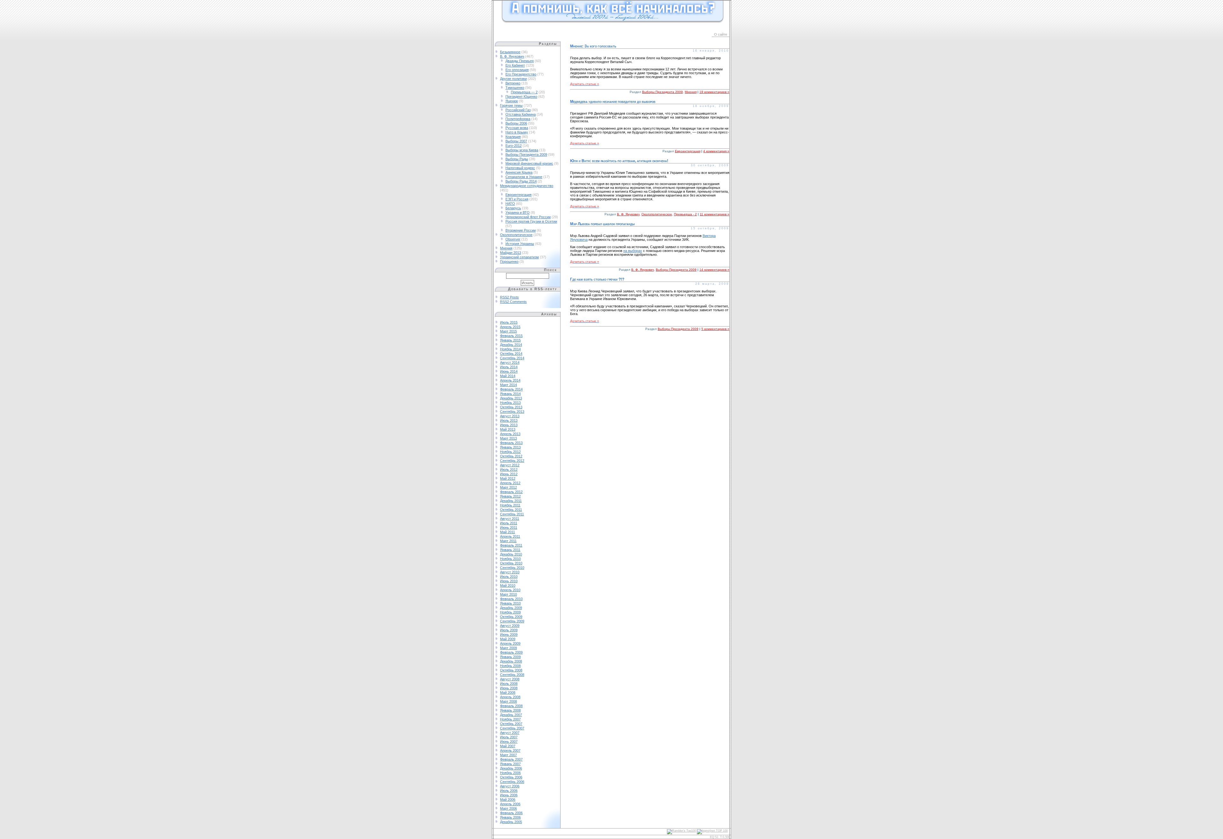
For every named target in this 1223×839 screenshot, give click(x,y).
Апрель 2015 (510, 327)
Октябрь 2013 (511, 407)
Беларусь (513, 208)
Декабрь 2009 (511, 608)
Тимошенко (514, 88)
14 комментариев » (714, 269)
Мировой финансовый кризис (529, 163)
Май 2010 (507, 585)
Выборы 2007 (516, 141)
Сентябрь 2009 (512, 621)
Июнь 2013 (509, 425)
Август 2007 (509, 733)
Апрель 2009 (510, 643)
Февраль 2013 (511, 443)
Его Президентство (520, 74)
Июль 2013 (509, 420)
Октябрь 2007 (511, 724)
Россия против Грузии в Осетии (531, 221)
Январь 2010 (510, 603)
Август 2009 (509, 625)
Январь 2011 (510, 550)
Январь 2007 (510, 764)
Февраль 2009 (511, 652)
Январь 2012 (510, 496)
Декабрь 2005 (511, 822)
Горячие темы (511, 105)
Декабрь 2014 (511, 345)
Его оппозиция (517, 70)
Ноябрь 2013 (510, 403)
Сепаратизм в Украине (523, 177)
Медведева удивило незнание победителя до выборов (612, 101)
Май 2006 (507, 799)
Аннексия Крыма (519, 172)
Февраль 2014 (511, 389)
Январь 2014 (510, 394)
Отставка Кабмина (520, 114)
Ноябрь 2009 (510, 612)
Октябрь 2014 (511, 353)
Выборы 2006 (516, 123)
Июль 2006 (509, 790)
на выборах (632, 251)
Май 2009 (507, 639)
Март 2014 (508, 385)
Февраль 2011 (511, 545)
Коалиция (513, 137)
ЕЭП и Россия (516, 199)
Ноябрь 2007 (510, 719)
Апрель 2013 (510, 434)
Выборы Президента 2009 (526, 154)
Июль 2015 (509, 322)
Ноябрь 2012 (510, 452)
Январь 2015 (510, 340)
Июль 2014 (509, 367)
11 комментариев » (714, 214)
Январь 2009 (510, 657)
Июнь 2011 (508, 527)
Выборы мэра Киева (521, 150)
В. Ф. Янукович (512, 56)
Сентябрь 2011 (512, 514)
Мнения (506, 248)
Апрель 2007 (510, 750)
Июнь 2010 (509, 581)
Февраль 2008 (511, 706)
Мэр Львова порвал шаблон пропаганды (602, 224)
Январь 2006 (510, 817)
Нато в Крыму (516, 132)
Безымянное (510, 52)
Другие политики (513, 79)
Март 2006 (508, 808)
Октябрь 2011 (511, 510)
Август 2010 (509, 572)
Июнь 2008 (509, 688)
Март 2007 (508, 755)
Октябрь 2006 (511, 777)
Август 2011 (509, 518)
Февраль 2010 (511, 599)
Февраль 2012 (511, 492)
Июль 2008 (509, 683)
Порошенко (509, 261)
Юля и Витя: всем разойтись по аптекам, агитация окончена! (619, 161)
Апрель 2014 (510, 380)
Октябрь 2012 (511, 456)
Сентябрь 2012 (512, 461)
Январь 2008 (510, 710)
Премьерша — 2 (524, 92)
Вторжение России (520, 230)
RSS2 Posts (509, 297)
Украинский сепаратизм (519, 257)
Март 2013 (508, 438)
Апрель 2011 (510, 536)
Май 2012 (507, 478)
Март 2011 (508, 541)
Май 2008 (507, 692)
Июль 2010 (509, 576)
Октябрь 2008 (511, 670)
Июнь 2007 (509, 741)
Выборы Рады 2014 (521, 181)
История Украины (519, 244)
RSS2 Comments (513, 302)
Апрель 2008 (510, 697)
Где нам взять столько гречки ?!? (597, 279)
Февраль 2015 (511, 336)
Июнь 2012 (509, 474)
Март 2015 (508, 331)
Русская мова (516, 128)
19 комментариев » (714, 92)
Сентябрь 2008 (512, 675)
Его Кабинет (515, 65)
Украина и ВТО (517, 212)
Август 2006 (509, 786)
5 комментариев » (715, 329)
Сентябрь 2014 (512, 358)
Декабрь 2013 (511, 398)
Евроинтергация (518, 195)
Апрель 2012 (510, 483)
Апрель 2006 (510, 804)
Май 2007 (507, 746)
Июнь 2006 (509, 795)
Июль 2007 (509, 737)
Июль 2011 (508, 523)
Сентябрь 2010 (512, 568)
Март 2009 (508, 648)
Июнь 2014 (509, 371)
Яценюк (511, 101)
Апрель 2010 (510, 590)
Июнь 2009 (509, 634)
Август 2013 (509, 416)
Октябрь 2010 (511, 563)
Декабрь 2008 (511, 661)
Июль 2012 (509, 469)
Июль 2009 (509, 630)
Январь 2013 (510, 447)
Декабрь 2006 (511, 768)
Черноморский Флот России (528, 217)
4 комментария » (716, 151)
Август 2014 (509, 362)
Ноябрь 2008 (510, 666)
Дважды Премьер (519, 61)
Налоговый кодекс (520, 168)
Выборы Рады (516, 159)
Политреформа (517, 119)
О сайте (720, 34)
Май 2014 (507, 376)
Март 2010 (508, 594)
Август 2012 (509, 465)
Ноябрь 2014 (510, 349)
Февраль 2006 (511, 813)
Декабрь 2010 (511, 554)
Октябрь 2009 (511, 617)
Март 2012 (508, 487)
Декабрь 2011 (511, 501)
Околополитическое (516, 235)
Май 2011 (507, 532)
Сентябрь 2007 (512, 728)
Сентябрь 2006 (512, 782)
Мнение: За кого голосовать (593, 46)
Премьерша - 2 (685, 214)
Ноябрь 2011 (510, 505)
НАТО (510, 203)
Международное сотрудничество (526, 186)
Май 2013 (507, 429)
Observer (512, 239)
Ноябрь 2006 (510, 773)
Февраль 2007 (511, 759)
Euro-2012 (513, 145)
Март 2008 (508, 701)
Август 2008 (509, 679)
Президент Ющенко (521, 96)
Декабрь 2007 (511, 715)
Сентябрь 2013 (512, 411)
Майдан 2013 (510, 253)
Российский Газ (518, 110)
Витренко (512, 83)
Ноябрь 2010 (510, 559)
